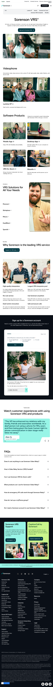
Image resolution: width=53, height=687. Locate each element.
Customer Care (8, 456)
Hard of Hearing (5, 610)
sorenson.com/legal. (35, 661)
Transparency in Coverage (39, 632)
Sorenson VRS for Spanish (37, 12)
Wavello (47, 12)
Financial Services (21, 606)
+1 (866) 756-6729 (12, 390)
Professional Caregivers (6, 605)
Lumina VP (29, 10)
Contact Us (26, 1)
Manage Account (5, 636)
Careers (35, 585)
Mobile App (4, 585)
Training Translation (22, 595)
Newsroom (36, 589)
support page (37, 455)
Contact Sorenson (37, 587)
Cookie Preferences (38, 617)
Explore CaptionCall (35, 538)
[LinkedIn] (29, 574)
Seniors (3, 609)
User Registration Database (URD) (41, 630)
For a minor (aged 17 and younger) (26, 340)
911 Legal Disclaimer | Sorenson (20, 680)
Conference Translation (22, 597)
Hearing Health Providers (39, 613)
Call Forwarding (5, 631)
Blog (35, 583)
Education (20, 605)
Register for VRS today (11, 250)
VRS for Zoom (8, 169)
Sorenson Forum (21, 585)
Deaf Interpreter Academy (23, 628)
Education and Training (6, 598)
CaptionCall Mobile (5, 616)
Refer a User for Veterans (7, 625)
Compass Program (21, 625)
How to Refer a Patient (6, 602)
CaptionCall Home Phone (7, 618)
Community (4, 622)
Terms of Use (37, 625)
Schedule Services (34, 1)
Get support (10, 540)
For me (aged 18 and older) (13, 340)
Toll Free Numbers (5, 640)
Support (49, 2)
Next (15, 344)
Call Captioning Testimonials (7, 620)
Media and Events (21, 612)
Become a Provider (5, 596)
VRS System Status (5, 644)
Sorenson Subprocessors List (40, 615)
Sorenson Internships (38, 590)
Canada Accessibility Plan (39, 592)
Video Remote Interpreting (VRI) (24, 583)
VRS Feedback (5, 642)
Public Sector (20, 615)
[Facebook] (22, 574)
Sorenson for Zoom (43, 10)
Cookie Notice (37, 619)
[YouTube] (33, 574)
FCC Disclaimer (37, 626)
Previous (45, 440)
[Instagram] (26, 574)
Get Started (45, 5)
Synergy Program (21, 630)
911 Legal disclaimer (6, 590)
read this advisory (29, 566)
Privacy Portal (37, 606)
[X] (19, 574)
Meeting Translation (22, 599)
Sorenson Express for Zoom (23, 589)
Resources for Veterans (6, 623)
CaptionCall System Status (7, 633)
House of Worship (21, 617)
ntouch (35, 10)
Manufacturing (21, 610)
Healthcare (20, 608)
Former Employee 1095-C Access (41, 628)
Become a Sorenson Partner (45, 1)
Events (35, 598)
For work (37, 339)
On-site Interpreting (22, 593)
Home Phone (4, 600)
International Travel (5, 635)
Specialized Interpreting (22, 587)
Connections (20, 627)
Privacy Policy (37, 604)
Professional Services (22, 614)
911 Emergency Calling (6, 607)
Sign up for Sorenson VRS (26, 30)
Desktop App (32, 141)
